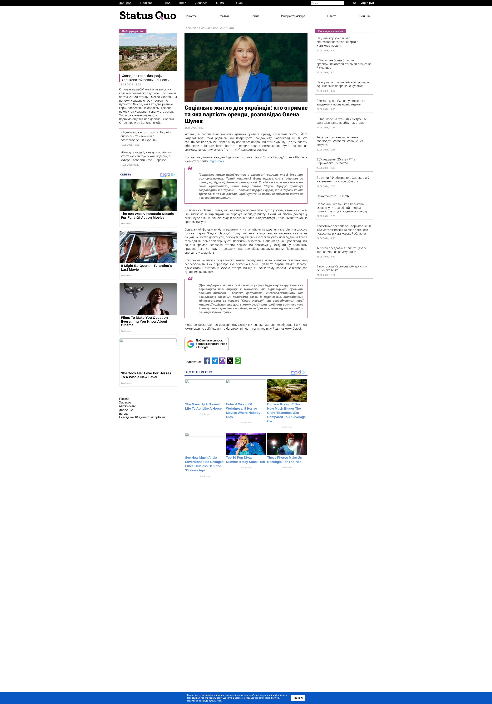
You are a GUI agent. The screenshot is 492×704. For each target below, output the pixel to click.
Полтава (146, 3)
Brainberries (205, 414)
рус (371, 3)
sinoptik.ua (157, 417)
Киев (182, 3)
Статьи (224, 16)
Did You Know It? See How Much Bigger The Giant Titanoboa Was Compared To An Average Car (286, 413)
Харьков (125, 3)
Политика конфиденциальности (204, 700)
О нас (239, 3)
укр (363, 3)
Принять (298, 697)
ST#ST (221, 3)
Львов (165, 3)
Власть (332, 16)
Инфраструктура (293, 16)
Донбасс (201, 3)
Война (255, 16)
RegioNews (216, 161)
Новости (190, 16)
